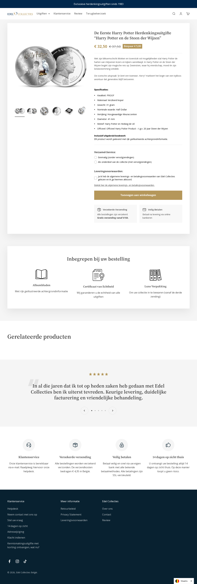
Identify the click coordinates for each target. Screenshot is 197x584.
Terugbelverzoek (96, 13)
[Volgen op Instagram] (17, 561)
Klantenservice (62, 13)
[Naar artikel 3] (44, 111)
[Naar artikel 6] (81, 111)
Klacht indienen (16, 537)
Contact (106, 514)
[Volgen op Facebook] (9, 561)
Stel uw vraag (15, 520)
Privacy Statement (71, 514)
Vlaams (184, 581)
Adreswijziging (15, 531)
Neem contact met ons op (22, 514)
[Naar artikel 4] (57, 111)
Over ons (107, 508)
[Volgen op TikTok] (25, 561)
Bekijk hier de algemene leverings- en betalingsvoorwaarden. (124, 185)
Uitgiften (41, 13)
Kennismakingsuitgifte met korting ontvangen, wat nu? (23, 545)
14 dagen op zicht (17, 526)
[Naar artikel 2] (32, 111)
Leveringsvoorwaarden (74, 520)
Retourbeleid (68, 508)
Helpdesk (12, 508)
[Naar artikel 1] (20, 111)
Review (78, 13)
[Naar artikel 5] (69, 111)
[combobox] (184, 581)
